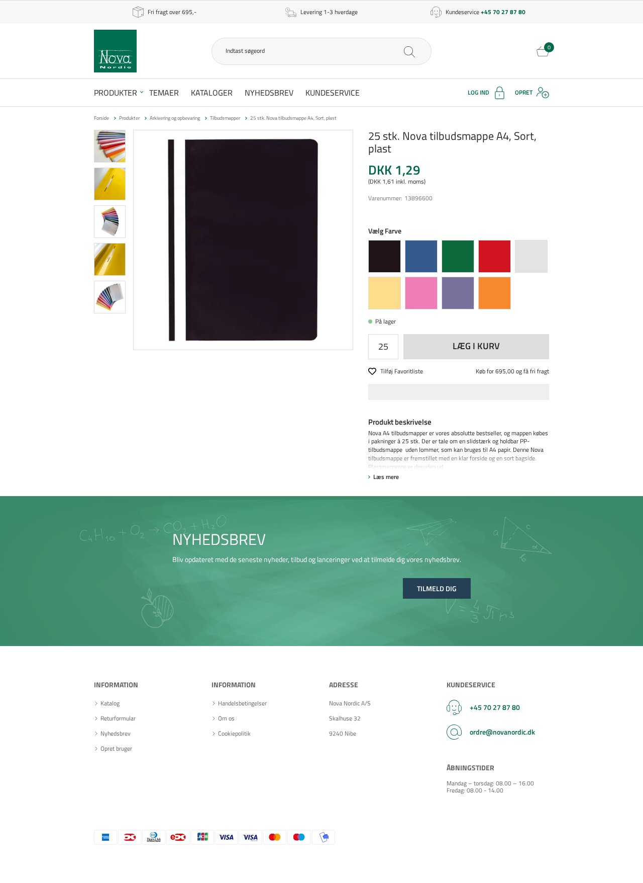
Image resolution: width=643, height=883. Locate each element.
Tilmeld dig (437, 588)
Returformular (118, 718)
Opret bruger (116, 748)
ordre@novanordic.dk (502, 732)
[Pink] (421, 293)
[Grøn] (458, 256)
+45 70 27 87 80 (495, 707)
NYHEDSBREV (219, 539)
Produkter (115, 93)
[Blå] (421, 256)
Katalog (110, 703)
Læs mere (386, 476)
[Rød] (494, 256)
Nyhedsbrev (269, 93)
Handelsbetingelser (242, 703)
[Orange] (494, 293)
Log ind (478, 92)
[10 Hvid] (531, 256)
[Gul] (384, 293)
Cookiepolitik (234, 733)
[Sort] (384, 256)
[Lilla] (458, 293)
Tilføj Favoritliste (401, 371)
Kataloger (212, 93)
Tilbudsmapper (225, 118)
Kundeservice (332, 93)
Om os (226, 718)
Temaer (164, 93)
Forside (101, 118)
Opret (523, 92)
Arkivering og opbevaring (175, 118)
